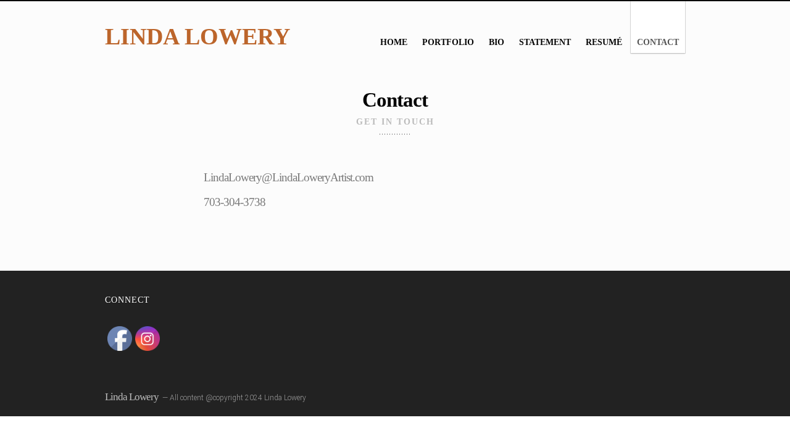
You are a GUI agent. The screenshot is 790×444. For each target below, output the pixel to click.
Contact (658, 42)
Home (393, 42)
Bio (496, 42)
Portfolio (448, 42)
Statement (545, 42)
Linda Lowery (197, 36)
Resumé (604, 42)
